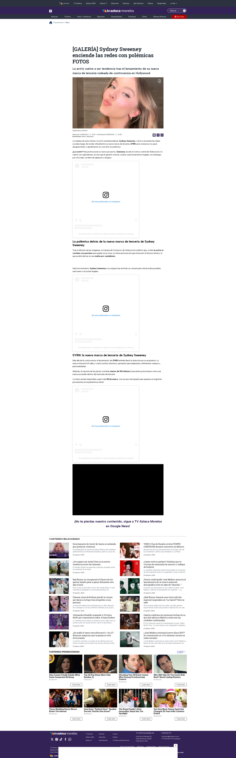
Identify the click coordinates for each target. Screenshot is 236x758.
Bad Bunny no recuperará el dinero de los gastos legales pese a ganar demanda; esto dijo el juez (93, 582)
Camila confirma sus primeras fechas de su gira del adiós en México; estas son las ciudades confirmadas (164, 618)
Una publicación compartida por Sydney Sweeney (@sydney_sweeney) (106, 234)
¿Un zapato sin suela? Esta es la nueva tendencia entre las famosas (91, 563)
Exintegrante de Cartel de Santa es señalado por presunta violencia (94, 545)
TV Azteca (78, 3)
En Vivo (180, 16)
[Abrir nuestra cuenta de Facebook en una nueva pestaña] (65, 739)
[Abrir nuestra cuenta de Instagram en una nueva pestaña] (56, 739)
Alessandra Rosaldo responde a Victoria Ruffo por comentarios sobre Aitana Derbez (94, 616)
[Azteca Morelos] (118, 11)
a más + (173, 3)
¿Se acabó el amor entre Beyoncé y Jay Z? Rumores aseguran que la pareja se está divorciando (93, 635)
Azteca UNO (91, 3)
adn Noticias (138, 3)
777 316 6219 (165, 739)
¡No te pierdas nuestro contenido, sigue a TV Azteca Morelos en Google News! (118, 524)
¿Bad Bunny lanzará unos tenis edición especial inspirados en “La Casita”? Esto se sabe (164, 600)
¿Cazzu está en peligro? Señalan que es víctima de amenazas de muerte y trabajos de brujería (164, 564)
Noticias (126, 3)
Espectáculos (116, 17)
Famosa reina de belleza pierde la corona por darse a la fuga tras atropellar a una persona (92, 600)
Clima (144, 17)
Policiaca (132, 17)
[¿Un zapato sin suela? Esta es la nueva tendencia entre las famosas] (59, 568)
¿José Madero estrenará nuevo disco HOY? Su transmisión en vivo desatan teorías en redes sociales (164, 635)
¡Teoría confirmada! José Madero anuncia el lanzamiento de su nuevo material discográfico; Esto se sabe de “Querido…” (165, 582)
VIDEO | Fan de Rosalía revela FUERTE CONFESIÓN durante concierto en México (164, 545)
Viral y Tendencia (84, 17)
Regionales (161, 3)
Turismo (67, 17)
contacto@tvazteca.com (170, 736)
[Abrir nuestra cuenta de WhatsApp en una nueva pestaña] (69, 739)
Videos (150, 3)
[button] (176, 745)
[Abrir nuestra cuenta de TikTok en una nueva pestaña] (60, 739)
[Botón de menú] (50, 10)
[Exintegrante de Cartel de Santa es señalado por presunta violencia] (59, 550)
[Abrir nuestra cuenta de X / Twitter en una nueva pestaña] (52, 739)
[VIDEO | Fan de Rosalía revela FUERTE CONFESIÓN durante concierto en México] (130, 550)
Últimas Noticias (159, 17)
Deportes (115, 3)
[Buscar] (184, 10)
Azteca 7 (103, 3)
